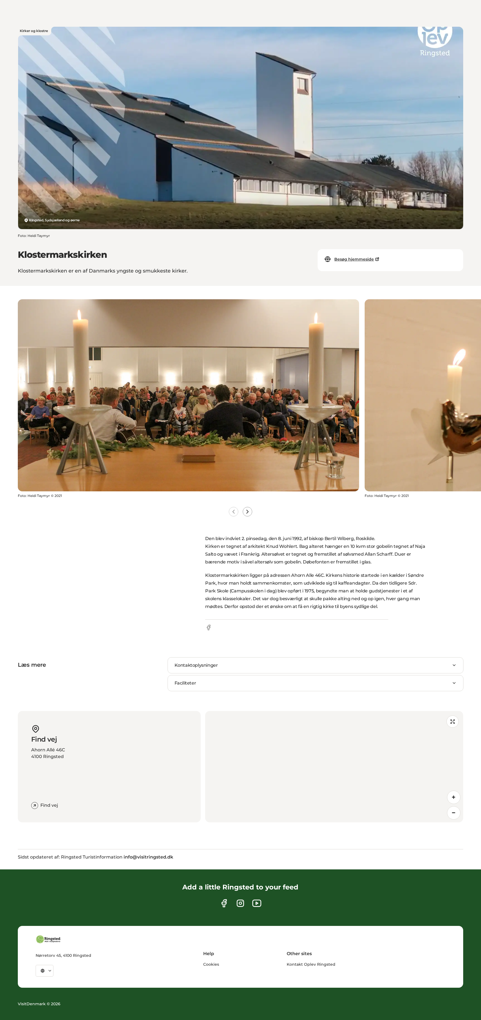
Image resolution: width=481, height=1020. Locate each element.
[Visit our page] (224, 903)
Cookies (211, 964)
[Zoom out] (453, 813)
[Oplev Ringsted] (48, 939)
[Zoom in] (453, 797)
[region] (334, 766)
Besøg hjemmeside (354, 259)
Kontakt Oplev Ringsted (311, 964)
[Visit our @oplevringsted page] (257, 903)
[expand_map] (452, 721)
